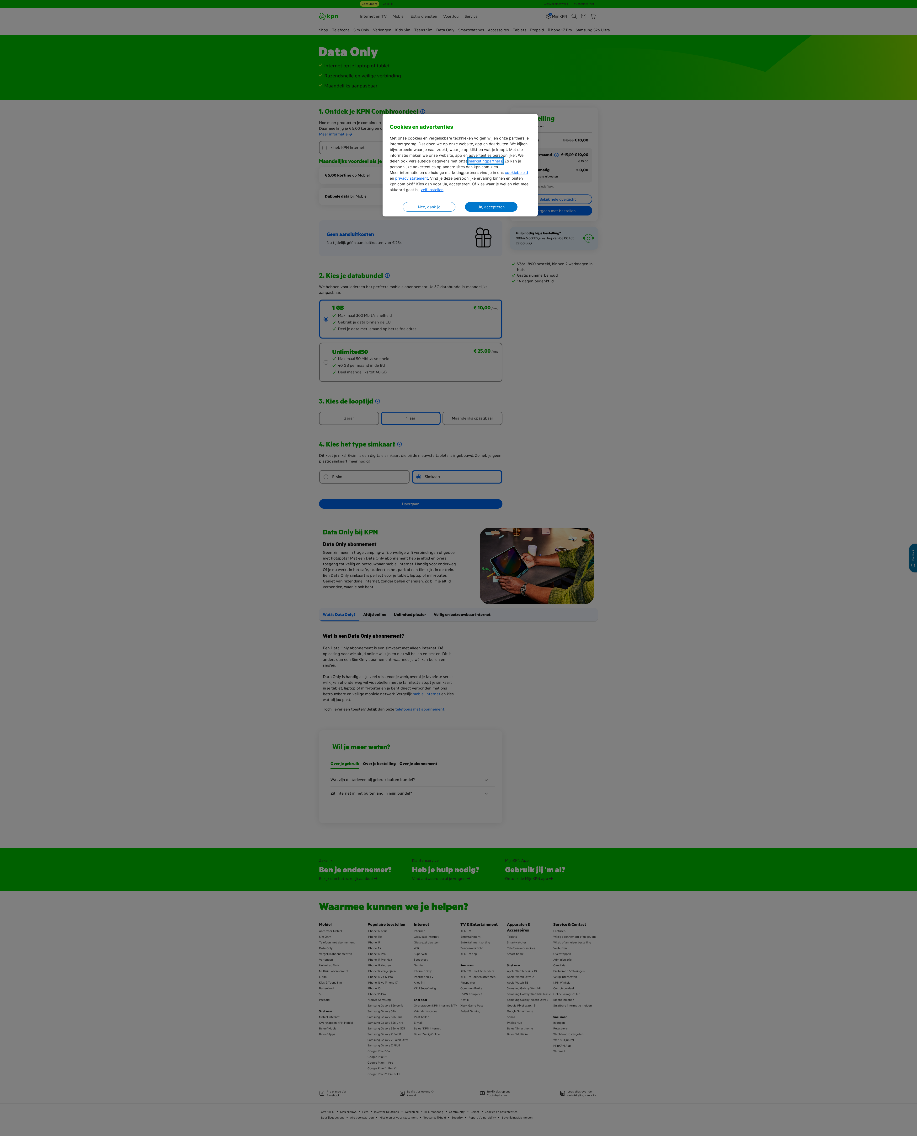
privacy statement (411, 178)
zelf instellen (432, 189)
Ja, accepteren (491, 207)
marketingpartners (485, 161)
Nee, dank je (429, 207)
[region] (460, 165)
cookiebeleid (516, 172)
